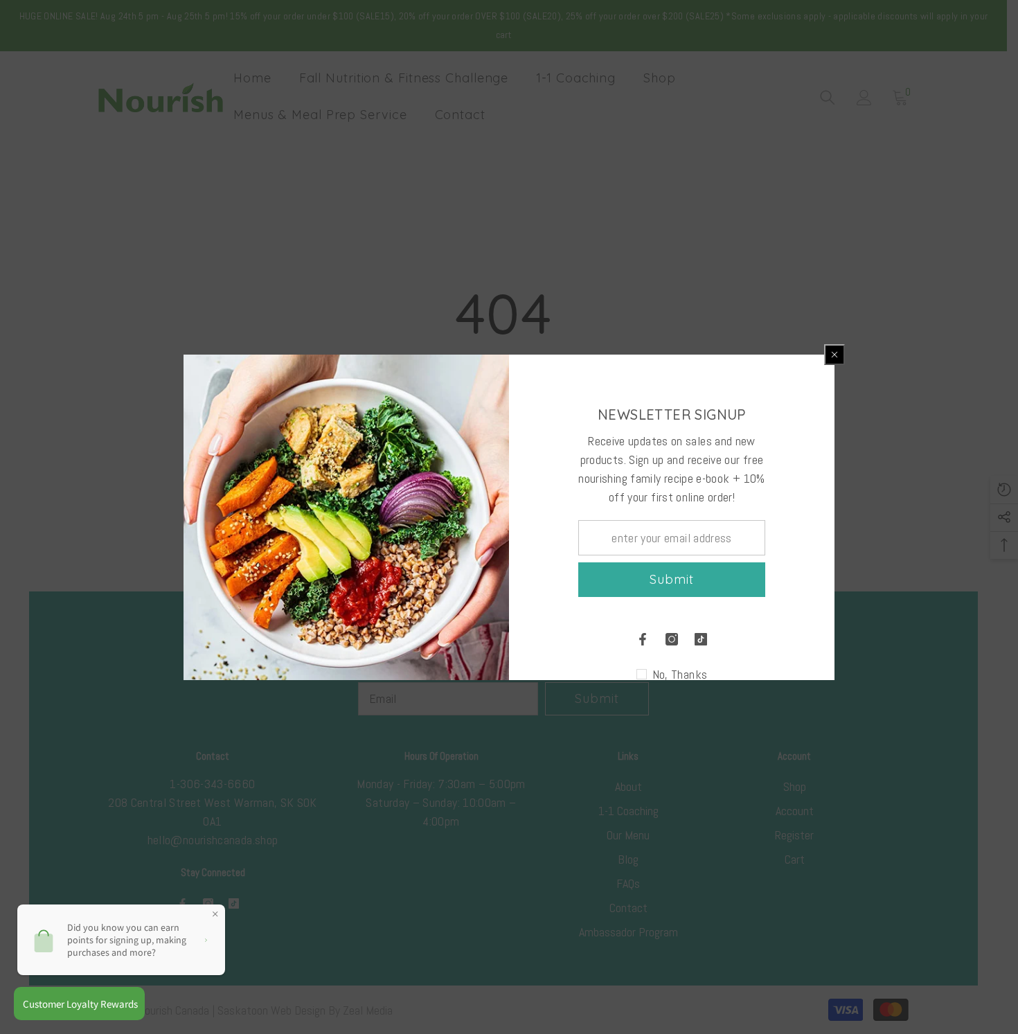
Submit (671, 579)
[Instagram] (671, 639)
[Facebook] (642, 639)
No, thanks (680, 674)
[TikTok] (700, 639)
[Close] (834, 354)
